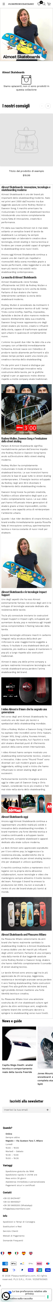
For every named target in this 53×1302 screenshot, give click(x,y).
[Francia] (2, 1253)
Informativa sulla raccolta (18, 1298)
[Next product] (48, 106)
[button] (44, 4)
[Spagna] (23, 1253)
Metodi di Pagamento (13, 1236)
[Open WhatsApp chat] (6, 1296)
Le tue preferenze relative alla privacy (29, 1292)
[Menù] (4, 4)
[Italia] (16, 1253)
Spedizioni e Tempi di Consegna (19, 1222)
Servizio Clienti (10, 1231)
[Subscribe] (47, 1110)
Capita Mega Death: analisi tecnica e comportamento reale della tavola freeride (17, 1068)
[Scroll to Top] (48, 1286)
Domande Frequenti (13, 1240)
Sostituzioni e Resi (12, 1226)
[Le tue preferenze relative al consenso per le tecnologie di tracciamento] (48, 1297)
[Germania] (9, 1253)
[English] (30, 1253)
